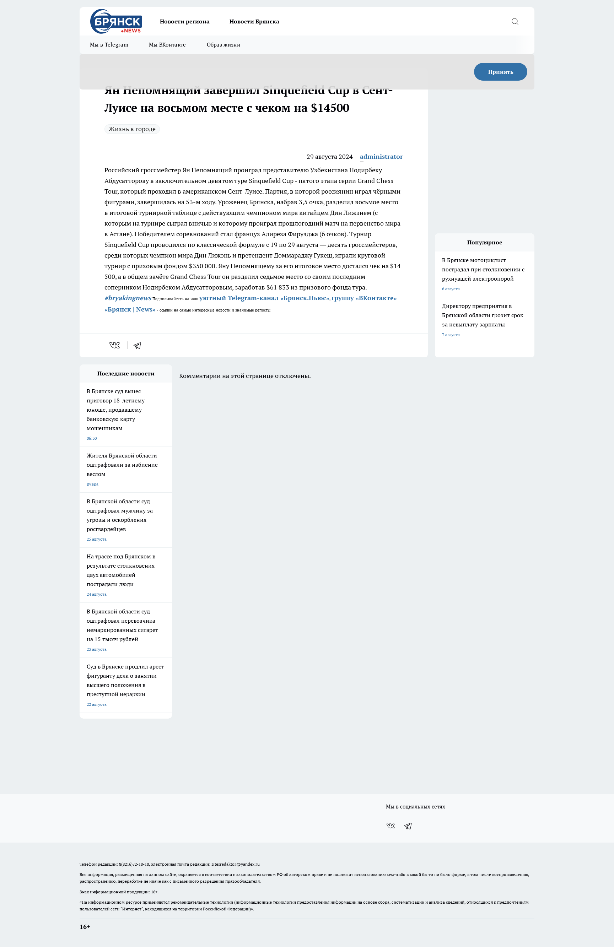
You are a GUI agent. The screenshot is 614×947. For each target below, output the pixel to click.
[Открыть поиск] (515, 21)
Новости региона (185, 21)
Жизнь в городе (132, 129)
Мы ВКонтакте (167, 44)
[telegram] (140, 345)
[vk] (115, 345)
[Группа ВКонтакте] (390, 826)
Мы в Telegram (109, 44)
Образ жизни (223, 44)
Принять (500, 71)
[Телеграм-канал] (408, 826)
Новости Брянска (254, 21)
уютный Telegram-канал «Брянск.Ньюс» (264, 298)
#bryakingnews (127, 298)
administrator (381, 156)
